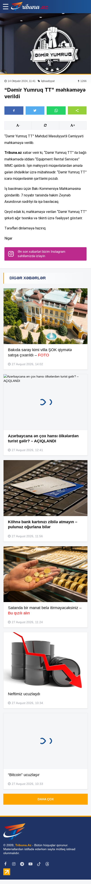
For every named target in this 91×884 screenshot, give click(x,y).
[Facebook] (5, 864)
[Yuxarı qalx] (78, 871)
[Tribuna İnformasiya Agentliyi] (30, 6)
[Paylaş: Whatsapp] (56, 110)
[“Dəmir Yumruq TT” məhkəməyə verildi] (45, 43)
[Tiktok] (39, 864)
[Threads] (47, 864)
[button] (77, 110)
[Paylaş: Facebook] (13, 110)
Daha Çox (46, 799)
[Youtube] (30, 864)
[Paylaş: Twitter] (35, 110)
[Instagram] (14, 864)
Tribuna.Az (23, 845)
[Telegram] (22, 864)
